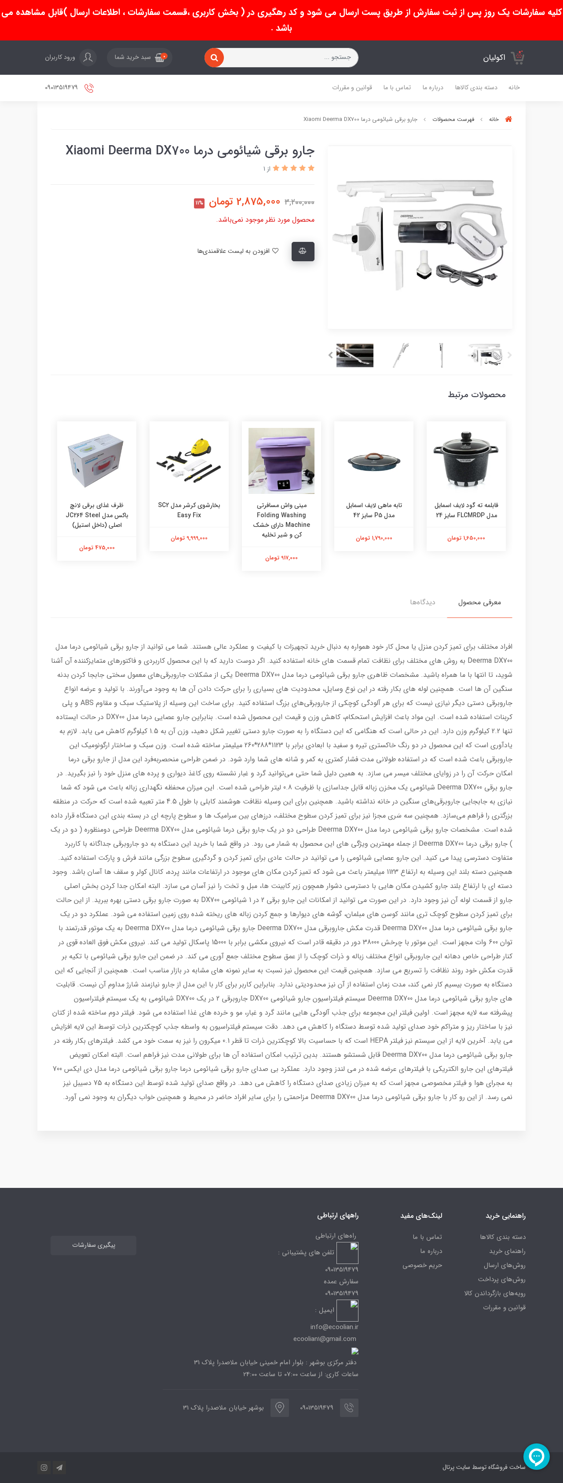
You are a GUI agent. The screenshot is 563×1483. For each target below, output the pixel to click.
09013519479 (62, 88)
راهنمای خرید (507, 1251)
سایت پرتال (456, 1467)
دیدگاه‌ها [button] (422, 602)
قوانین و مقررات (352, 88)
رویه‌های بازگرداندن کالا (495, 1293)
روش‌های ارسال (505, 1265)
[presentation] (509, 355)
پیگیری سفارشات (93, 1245)
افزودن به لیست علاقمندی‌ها (234, 251)
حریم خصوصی (422, 1265)
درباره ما (432, 88)
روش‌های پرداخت (502, 1279)
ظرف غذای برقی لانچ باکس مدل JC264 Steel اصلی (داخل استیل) (97, 515)
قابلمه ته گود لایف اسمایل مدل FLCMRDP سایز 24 (466, 510)
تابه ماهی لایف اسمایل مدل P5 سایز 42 (374, 510)
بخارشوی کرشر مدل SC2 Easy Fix (189, 510)
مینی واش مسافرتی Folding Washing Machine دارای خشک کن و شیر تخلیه (281, 520)
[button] (139, 57)
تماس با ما (397, 88)
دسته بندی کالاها (476, 88)
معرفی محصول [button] (479, 602)
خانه (514, 88)
